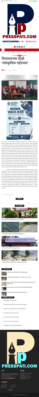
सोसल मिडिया (4, 382)
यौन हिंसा (25, 52)
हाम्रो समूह (22, 370)
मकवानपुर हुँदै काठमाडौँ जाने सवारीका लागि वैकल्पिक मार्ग (13, 234)
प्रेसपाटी (5, 70)
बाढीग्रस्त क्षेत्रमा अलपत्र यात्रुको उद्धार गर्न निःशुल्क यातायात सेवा (14, 262)
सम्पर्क (3, 370)
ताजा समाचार (7, 269)
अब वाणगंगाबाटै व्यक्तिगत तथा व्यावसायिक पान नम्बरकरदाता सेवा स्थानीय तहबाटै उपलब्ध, (21, 283)
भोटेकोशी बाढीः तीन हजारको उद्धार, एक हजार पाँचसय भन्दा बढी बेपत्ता (15, 304)
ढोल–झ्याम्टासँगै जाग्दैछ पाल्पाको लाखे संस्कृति (11, 317)
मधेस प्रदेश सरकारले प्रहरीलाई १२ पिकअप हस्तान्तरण (17, 292)
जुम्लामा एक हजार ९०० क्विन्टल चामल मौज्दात (11, 321)
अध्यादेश (4, 52)
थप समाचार (19, 206)
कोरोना (13, 52)
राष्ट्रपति (35, 52)
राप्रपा (30, 52)
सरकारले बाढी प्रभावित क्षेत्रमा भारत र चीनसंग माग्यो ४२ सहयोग (19, 277)
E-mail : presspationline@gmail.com (8, 378)
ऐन (9, 52)
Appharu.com (24, 395)
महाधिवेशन (19, 52)
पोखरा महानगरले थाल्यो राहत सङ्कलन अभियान (11, 248)
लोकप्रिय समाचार (8, 297)
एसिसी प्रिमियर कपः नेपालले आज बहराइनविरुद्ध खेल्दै (13, 325)
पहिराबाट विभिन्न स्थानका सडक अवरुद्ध (10, 300)
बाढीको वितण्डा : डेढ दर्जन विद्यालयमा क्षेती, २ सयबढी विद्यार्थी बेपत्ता (15, 308)
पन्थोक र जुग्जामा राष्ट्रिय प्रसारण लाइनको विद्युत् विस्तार (17, 272)
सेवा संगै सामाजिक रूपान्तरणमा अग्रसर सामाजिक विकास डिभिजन (19, 287)
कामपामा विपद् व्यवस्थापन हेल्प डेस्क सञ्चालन (11, 313)
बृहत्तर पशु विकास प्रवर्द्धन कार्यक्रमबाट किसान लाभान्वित (12, 220)
